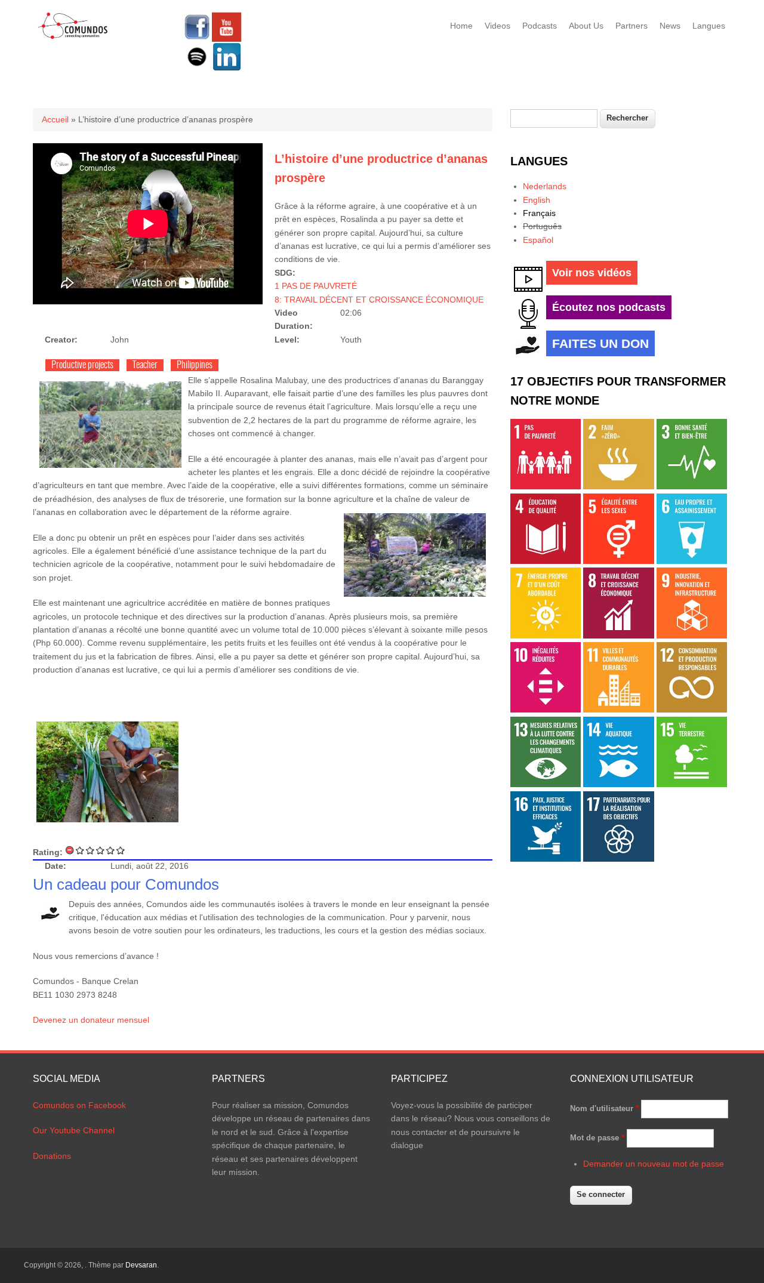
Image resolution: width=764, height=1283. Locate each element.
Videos (497, 25)
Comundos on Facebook (79, 1105)
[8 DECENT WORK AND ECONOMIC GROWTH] (618, 635)
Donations (52, 1156)
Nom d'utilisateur (604, 1108)
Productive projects (82, 365)
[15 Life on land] (692, 784)
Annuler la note (70, 850)
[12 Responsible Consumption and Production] (692, 709)
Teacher (145, 365)
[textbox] (553, 118)
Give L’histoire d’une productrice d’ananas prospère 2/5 (90, 850)
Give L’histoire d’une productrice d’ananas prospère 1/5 (80, 850)
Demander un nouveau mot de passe (653, 1163)
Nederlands (544, 186)
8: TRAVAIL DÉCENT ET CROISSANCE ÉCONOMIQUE (379, 299)
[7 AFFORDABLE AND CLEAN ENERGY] (545, 635)
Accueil (55, 119)
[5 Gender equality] (618, 561)
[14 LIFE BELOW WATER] (618, 784)
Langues (708, 25)
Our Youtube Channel (74, 1130)
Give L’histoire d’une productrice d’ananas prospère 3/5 (101, 850)
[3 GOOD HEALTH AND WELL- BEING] (692, 486)
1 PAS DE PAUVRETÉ (316, 286)
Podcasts (539, 25)
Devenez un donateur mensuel (91, 1020)
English (536, 200)
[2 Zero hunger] (618, 486)
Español (538, 240)
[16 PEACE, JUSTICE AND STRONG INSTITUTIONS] (545, 858)
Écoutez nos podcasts (609, 307)
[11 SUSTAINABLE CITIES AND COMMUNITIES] (618, 709)
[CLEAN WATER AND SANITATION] (692, 561)
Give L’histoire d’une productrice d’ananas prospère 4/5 (111, 850)
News (670, 25)
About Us (586, 25)
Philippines (194, 365)
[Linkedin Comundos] (227, 68)
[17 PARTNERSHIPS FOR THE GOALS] (618, 858)
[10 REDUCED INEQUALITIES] (545, 709)
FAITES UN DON (600, 343)
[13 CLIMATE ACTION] (545, 784)
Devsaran (141, 1265)
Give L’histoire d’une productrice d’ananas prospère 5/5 (121, 850)
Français (539, 213)
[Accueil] (73, 37)
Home (461, 25)
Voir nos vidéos (591, 273)
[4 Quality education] (545, 561)
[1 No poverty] (545, 486)
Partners (631, 25)
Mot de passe (597, 1137)
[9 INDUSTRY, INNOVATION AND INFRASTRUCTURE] (692, 635)
